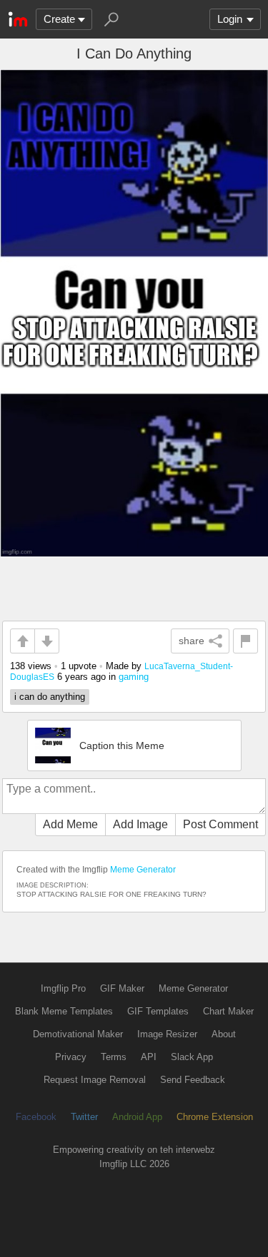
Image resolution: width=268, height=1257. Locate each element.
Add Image (140, 824)
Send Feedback (192, 1079)
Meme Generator (143, 870)
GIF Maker (122, 988)
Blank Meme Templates (64, 1011)
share (191, 640)
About (224, 1034)
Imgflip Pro (63, 988)
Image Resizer (167, 1034)
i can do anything (49, 696)
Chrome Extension (215, 1116)
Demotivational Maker (78, 1034)
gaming (134, 676)
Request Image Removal (95, 1079)
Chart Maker (228, 1011)
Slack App (192, 1057)
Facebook (36, 1116)
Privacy (70, 1057)
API (149, 1057)
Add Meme (70, 824)
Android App (137, 1116)
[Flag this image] (245, 640)
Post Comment (220, 824)
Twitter (84, 1116)
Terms (113, 1057)
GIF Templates (158, 1011)
